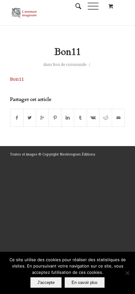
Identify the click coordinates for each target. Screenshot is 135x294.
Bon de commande (69, 64)
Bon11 (67, 51)
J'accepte (46, 282)
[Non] (127, 273)
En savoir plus (85, 282)
